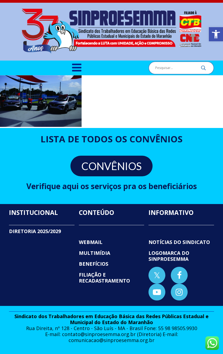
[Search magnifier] (203, 69)
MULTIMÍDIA (94, 253)
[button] (216, 34)
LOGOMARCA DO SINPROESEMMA (168, 256)
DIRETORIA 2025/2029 (35, 231)
